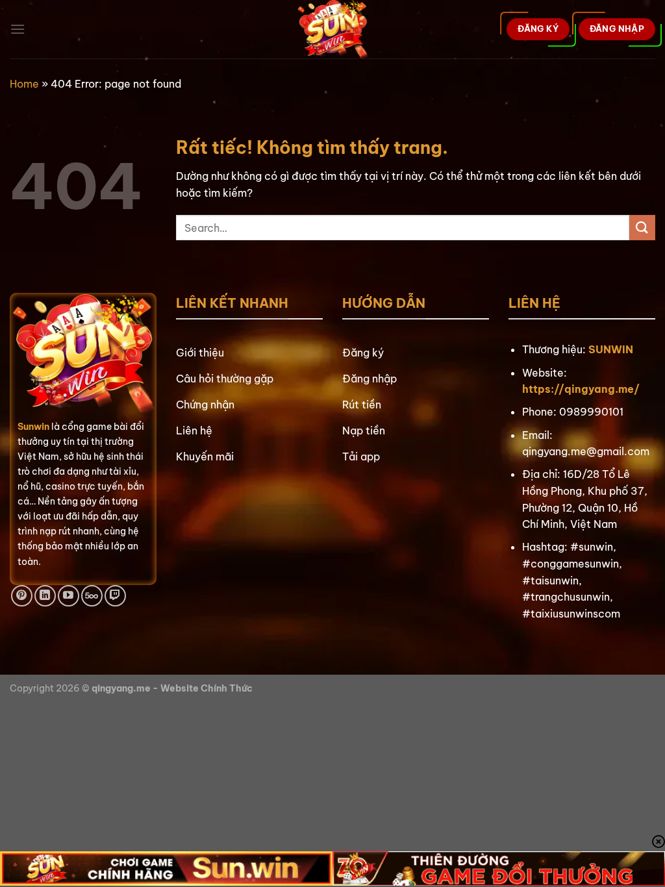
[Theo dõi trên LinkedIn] (45, 595)
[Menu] (17, 29)
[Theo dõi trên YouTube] (68, 595)
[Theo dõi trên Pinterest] (21, 595)
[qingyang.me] (333, 29)
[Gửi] (642, 227)
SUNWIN (610, 349)
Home (24, 83)
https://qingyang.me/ (581, 388)
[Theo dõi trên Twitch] (115, 595)
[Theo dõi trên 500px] (92, 595)
